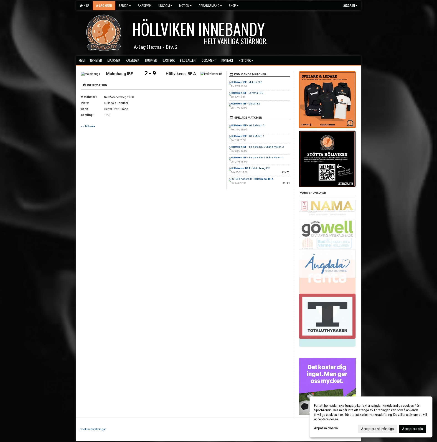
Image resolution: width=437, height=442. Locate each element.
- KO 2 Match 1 (247, 136)
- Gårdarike (245, 103)
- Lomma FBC (247, 92)
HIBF (85, 6)
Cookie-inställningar (93, 429)
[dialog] (371, 416)
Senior (123, 6)
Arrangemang (208, 6)
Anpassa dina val (326, 428)
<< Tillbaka (88, 126)
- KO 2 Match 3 (247, 125)
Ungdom (164, 6)
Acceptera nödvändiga (377, 429)
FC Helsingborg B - (252, 179)
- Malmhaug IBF (250, 168)
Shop (232, 6)
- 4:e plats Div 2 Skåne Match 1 (257, 157)
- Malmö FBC (246, 82)
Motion (184, 6)
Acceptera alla (412, 429)
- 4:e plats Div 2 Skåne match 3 (257, 146)
